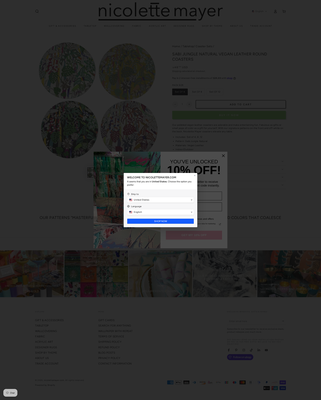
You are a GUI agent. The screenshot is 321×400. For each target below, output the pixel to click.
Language (136, 206)
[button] (160, 200)
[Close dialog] (195, 175)
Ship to (135, 194)
